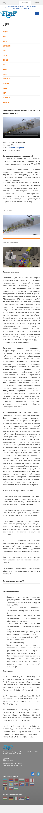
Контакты (6, 758)
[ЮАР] (27, 798)
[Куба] (21, 784)
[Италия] (16, 798)
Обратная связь (8, 760)
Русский (25, 2)
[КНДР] (16, 784)
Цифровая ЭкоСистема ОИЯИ (12, 765)
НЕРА (5, 88)
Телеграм (38, 774)
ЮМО (5, 69)
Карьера (6, 762)
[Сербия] (21, 798)
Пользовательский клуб (16, 7)
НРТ (4, 93)
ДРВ (4, 36)
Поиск (5, 7)
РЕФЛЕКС (7, 79)
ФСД (5, 55)
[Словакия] (11, 788)
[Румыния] (5, 788)
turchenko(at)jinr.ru (16, 147)
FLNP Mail (26, 9)
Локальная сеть (31, 7)
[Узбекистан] (16, 788)
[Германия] (11, 798)
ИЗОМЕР (6, 98)
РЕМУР (6, 74)
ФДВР (5, 32)
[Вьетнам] (27, 780)
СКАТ (5, 51)
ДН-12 (5, 60)
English (37, 2)
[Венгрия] (5, 798)
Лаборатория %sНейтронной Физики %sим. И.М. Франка (7, 747)
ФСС (5, 65)
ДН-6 (5, 41)
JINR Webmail (17, 9)
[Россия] (32, 784)
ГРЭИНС (6, 84)
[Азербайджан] (5, 780)
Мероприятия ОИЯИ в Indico (12, 763)
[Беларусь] (16, 780)
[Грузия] (32, 780)
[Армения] (11, 780)
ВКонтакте (32, 774)
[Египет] (5, 784)
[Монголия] (27, 784)
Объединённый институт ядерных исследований (4, 2)
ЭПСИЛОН (7, 46)
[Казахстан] (11, 784)
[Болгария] (21, 780)
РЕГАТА (6, 102)
